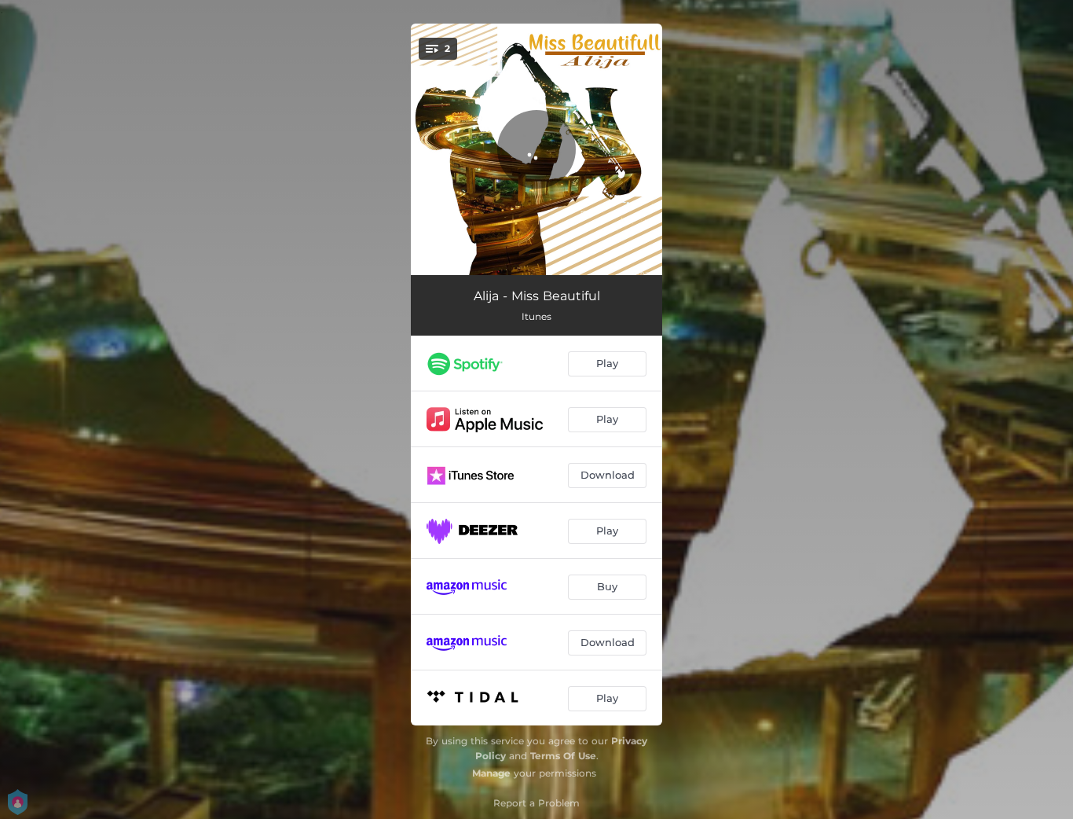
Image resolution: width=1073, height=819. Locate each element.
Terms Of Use (563, 756)
